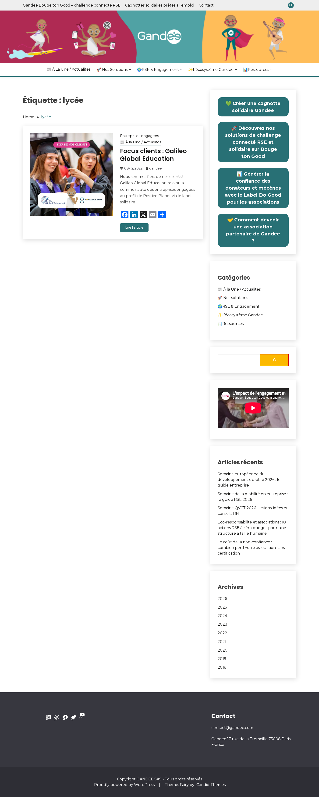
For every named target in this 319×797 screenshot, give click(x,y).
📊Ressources (256, 69)
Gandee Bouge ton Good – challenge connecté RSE (72, 5)
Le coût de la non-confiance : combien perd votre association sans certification (251, 547)
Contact (206, 5)
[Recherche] (274, 360)
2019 (222, 658)
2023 (222, 624)
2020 (222, 650)
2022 (222, 633)
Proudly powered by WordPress (125, 785)
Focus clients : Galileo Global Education (153, 155)
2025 (222, 607)
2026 (222, 598)
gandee (155, 168)
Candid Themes (211, 785)
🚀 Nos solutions (112, 69)
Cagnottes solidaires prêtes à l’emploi (159, 5)
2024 (222, 615)
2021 (222, 641)
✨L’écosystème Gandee (211, 69)
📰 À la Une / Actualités (68, 69)
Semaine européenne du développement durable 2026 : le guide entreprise (249, 479)
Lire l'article (134, 227)
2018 (222, 667)
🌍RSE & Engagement (158, 69)
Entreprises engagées (139, 135)
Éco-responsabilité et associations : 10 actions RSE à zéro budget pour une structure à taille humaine (252, 528)
